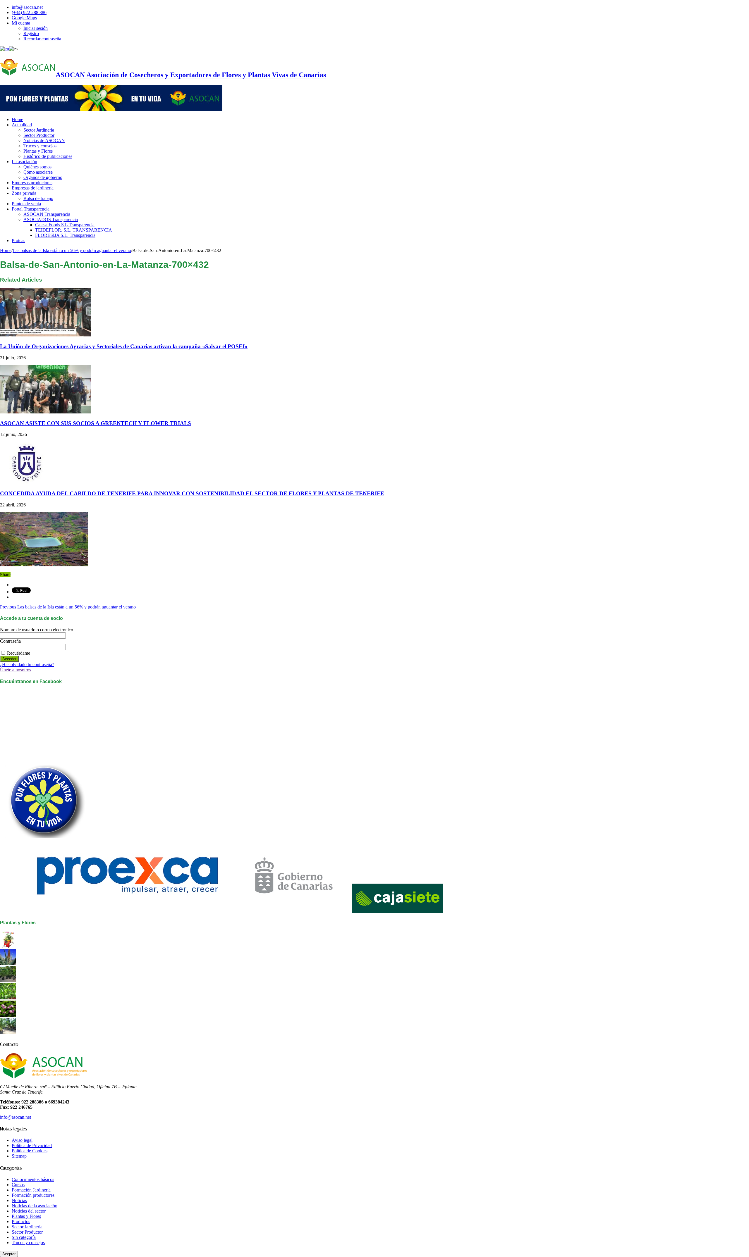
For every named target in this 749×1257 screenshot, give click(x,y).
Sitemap (19, 1155)
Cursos (18, 1184)
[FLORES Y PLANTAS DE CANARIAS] (8, 946)
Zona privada (24, 193)
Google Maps (24, 17)
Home (17, 119)
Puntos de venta (26, 203)
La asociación (24, 161)
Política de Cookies (29, 1150)
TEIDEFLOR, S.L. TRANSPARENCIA (73, 229)
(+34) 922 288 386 (29, 12)
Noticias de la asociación (34, 1205)
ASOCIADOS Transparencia (50, 219)
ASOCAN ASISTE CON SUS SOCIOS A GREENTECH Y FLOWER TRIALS (95, 423)
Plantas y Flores (38, 151)
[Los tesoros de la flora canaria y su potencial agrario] (8, 963)
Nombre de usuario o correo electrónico (36, 629)
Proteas (18, 240)
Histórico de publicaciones (47, 156)
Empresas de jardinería (33, 187)
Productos (21, 1221)
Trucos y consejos (39, 145)
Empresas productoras (32, 182)
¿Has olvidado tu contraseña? (27, 664)
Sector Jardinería (38, 129)
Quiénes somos (37, 166)
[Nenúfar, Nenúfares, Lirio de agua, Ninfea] (8, 1015)
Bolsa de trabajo (38, 198)
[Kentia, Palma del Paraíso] (8, 980)
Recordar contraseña (42, 38)
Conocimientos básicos (33, 1179)
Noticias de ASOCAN (44, 140)
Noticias (19, 1200)
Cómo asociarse (38, 172)
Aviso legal (22, 1140)
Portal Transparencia (30, 208)
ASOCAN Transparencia (46, 214)
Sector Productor (38, 135)
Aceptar (9, 1254)
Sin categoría (24, 1237)
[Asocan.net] (111, 109)
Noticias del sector (29, 1210)
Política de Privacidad (32, 1145)
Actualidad (22, 124)
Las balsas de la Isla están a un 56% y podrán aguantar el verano (72, 250)
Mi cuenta (21, 22)
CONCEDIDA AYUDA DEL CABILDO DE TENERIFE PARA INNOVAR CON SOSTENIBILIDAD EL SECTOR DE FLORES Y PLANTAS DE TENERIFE (192, 493)
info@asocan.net (27, 7)
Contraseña (10, 641)
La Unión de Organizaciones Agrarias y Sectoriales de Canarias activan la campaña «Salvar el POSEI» (124, 346)
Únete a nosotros (15, 669)
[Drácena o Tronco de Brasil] (8, 997)
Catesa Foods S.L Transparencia (65, 224)
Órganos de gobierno (42, 177)
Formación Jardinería (31, 1189)
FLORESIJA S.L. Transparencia (65, 235)
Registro (31, 33)
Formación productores (33, 1195)
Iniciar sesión (35, 28)
